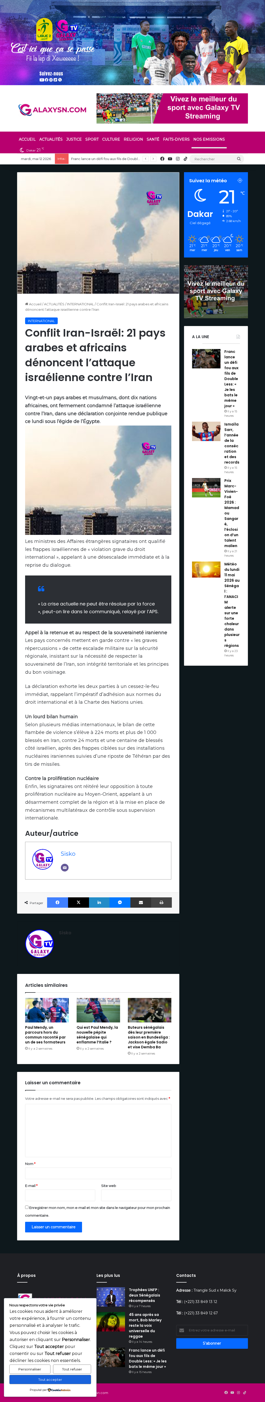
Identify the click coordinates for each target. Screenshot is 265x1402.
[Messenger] (119, 902)
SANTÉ (153, 139)
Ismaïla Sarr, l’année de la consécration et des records (231, 443)
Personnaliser (29, 1369)
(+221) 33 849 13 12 (200, 1301)
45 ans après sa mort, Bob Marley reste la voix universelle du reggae (145, 1325)
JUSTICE (74, 139)
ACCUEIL (27, 139)
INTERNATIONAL (80, 304)
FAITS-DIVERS (176, 139)
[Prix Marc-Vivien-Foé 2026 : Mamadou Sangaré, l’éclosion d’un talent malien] (206, 487)
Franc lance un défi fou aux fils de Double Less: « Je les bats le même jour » (231, 378)
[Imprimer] (161, 902)
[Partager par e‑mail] (140, 902)
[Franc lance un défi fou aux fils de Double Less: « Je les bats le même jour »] (206, 358)
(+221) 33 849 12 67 (201, 1313)
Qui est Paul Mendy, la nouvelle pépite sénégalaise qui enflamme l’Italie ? (97, 1035)
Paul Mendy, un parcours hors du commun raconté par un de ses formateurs (45, 1035)
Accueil (34, 304)
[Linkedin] (99, 902)
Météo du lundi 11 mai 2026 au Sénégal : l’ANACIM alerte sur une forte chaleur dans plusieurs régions (232, 605)
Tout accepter (50, 1379)
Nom (30, 1164)
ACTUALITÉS (51, 139)
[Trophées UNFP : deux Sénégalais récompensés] (111, 1297)
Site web (108, 1186)
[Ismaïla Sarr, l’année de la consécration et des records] (206, 431)
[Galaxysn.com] (53, 109)
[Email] (65, 867)
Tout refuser (72, 1369)
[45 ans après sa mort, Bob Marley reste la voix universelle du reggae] (111, 1321)
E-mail (31, 1186)
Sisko (68, 853)
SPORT (92, 139)
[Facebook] (57, 902)
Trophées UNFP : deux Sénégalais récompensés (144, 1295)
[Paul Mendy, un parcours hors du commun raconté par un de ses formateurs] (47, 1010)
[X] (78, 902)
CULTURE (111, 139)
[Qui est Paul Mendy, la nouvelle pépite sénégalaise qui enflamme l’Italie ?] (98, 1010)
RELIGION (133, 139)
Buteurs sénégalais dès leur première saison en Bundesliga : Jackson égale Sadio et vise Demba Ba (149, 1037)
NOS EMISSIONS (209, 139)
